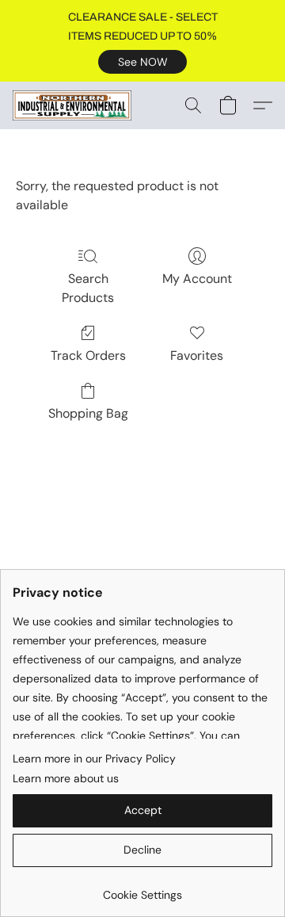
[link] (142, 888)
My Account (197, 278)
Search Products (88, 288)
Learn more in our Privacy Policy (94, 758)
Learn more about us (66, 778)
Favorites (196, 355)
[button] (142, 62)
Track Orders (88, 355)
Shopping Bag (88, 413)
